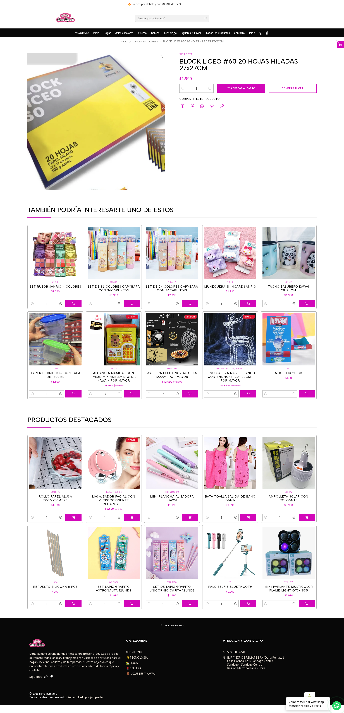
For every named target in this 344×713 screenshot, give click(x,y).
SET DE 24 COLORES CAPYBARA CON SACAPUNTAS (172, 288)
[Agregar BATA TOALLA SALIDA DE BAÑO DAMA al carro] (248, 517)
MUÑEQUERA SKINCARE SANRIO (230, 286)
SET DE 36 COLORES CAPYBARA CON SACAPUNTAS (114, 288)
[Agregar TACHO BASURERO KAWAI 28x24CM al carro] (307, 303)
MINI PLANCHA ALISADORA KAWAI (172, 498)
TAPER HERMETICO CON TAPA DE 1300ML (55, 375)
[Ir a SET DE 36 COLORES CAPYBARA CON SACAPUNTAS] (114, 253)
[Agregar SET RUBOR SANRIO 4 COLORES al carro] (73, 303)
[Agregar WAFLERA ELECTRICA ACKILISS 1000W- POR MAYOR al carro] (190, 393)
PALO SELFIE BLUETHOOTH (230, 586)
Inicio (123, 41)
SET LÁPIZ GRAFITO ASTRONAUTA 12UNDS (113, 588)
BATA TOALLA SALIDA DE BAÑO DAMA (230, 498)
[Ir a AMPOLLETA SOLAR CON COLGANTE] (288, 463)
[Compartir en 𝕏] (192, 106)
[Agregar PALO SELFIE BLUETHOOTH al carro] (248, 603)
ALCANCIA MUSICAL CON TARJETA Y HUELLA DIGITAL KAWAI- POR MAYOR (113, 376)
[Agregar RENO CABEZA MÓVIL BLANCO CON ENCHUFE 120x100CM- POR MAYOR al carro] (248, 393)
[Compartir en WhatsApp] (202, 106)
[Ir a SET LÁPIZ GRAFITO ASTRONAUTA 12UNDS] (114, 553)
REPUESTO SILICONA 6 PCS (55, 586)
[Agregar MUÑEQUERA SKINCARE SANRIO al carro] (248, 303)
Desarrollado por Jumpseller (86, 697)
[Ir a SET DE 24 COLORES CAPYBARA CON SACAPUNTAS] (172, 253)
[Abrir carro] (340, 44)
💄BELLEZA (133, 668)
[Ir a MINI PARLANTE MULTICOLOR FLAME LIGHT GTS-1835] (288, 553)
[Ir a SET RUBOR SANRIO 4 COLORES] (55, 253)
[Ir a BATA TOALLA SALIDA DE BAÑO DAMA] (230, 463)
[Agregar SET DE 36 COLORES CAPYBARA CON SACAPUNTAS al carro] (132, 303)
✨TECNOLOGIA (137, 657)
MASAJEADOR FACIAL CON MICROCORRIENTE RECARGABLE (113, 500)
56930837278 (236, 652)
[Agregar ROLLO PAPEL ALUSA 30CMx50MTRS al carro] (73, 517)
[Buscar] (206, 18)
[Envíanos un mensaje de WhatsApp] (336, 705)
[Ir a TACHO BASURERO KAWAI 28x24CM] (288, 253)
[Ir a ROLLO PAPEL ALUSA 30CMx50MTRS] (55, 463)
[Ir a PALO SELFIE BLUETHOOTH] (230, 553)
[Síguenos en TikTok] (267, 32)
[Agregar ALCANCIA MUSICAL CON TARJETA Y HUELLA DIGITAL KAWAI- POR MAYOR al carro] (132, 393)
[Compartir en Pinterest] (212, 106)
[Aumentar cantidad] (210, 88)
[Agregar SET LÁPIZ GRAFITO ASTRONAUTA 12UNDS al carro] (132, 603)
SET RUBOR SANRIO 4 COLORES (55, 286)
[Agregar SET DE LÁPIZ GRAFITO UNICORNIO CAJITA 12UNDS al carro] (190, 603)
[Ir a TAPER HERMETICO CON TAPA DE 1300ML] (55, 339)
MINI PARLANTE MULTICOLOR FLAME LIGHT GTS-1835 (288, 588)
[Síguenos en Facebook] (260, 32)
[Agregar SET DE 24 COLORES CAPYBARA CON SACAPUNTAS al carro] (190, 303)
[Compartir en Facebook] (182, 106)
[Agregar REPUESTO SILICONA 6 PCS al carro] (73, 603)
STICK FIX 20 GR (288, 373)
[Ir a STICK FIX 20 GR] (288, 339)
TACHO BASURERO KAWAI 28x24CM (288, 288)
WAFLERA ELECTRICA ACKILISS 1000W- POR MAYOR (172, 375)
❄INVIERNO (134, 652)
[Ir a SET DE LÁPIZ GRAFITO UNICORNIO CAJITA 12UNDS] (172, 553)
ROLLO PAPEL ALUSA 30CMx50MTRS (55, 498)
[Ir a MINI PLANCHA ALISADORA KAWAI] (172, 463)
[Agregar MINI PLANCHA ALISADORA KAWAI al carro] (190, 517)
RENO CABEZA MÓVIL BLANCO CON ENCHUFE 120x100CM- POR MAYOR (230, 376)
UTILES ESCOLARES (145, 41)
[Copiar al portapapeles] (221, 106)
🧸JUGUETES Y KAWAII (141, 674)
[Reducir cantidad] (183, 88)
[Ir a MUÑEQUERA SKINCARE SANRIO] (230, 253)
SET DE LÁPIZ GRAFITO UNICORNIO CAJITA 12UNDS (172, 588)
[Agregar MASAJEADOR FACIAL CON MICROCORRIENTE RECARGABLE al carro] (132, 517)
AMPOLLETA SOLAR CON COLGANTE (288, 498)
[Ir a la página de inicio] (65, 18)
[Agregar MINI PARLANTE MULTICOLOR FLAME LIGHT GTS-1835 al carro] (307, 603)
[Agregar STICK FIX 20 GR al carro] (307, 393)
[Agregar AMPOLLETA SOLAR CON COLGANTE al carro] (307, 517)
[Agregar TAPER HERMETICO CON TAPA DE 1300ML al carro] (73, 393)
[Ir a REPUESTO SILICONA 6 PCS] (55, 553)
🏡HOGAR (133, 663)
